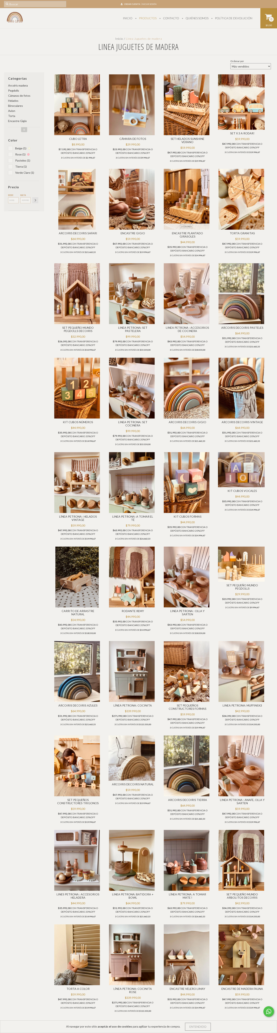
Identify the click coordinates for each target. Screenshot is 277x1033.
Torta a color (78, 988)
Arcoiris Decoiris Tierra (187, 800)
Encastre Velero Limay (187, 988)
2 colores (186, 226)
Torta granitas (242, 233)
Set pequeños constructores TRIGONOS (78, 801)
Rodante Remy (133, 611)
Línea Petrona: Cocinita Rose (133, 990)
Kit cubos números (78, 422)
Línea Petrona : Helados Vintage (78, 518)
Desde (10, 195)
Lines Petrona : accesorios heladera (78, 896)
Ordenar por (237, 61)
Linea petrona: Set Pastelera (132, 329)
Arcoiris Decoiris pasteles (242, 327)
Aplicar (35, 200)
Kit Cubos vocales (242, 490)
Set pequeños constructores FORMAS (187, 707)
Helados (13, 100)
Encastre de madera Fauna (242, 988)
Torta (11, 116)
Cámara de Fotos (132, 138)
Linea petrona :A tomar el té (132, 518)
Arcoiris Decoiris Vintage (242, 422)
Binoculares (15, 105)
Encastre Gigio (17, 121)
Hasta (23, 195)
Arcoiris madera (18, 85)
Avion (11, 110)
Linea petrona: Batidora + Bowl (133, 896)
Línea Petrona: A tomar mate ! (187, 896)
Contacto (170, 18)
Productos (147, 18)
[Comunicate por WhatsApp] (268, 1011)
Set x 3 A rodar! (242, 133)
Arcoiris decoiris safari (78, 233)
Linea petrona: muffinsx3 (242, 705)
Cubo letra (78, 138)
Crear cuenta (132, 4)
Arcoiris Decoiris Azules (78, 705)
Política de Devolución (233, 18)
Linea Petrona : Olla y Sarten (187, 612)
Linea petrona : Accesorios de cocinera (187, 329)
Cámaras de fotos (19, 95)
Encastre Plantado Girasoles (187, 234)
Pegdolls (13, 90)
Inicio (127, 18)
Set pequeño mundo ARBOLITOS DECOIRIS (242, 896)
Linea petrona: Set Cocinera (132, 423)
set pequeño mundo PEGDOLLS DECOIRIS (78, 329)
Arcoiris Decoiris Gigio (187, 422)
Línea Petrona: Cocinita (133, 705)
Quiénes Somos (196, 18)
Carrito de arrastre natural (78, 612)
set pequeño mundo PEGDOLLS (242, 586)
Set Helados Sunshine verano (187, 140)
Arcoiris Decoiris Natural (133, 784)
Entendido (197, 1026)
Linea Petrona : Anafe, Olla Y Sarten (242, 801)
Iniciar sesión (149, 4)
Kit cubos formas (188, 516)
